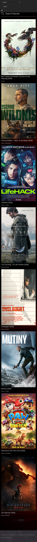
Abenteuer (8, 143)
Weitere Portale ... (6, 537)
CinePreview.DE (13, 535)
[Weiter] (19, 520)
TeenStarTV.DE (30, 535)
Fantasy (7, 515)
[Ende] (22, 520)
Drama (7, 267)
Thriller (7, 205)
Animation (8, 453)
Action (3, 81)
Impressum (4, 535)
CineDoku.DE (21, 535)
